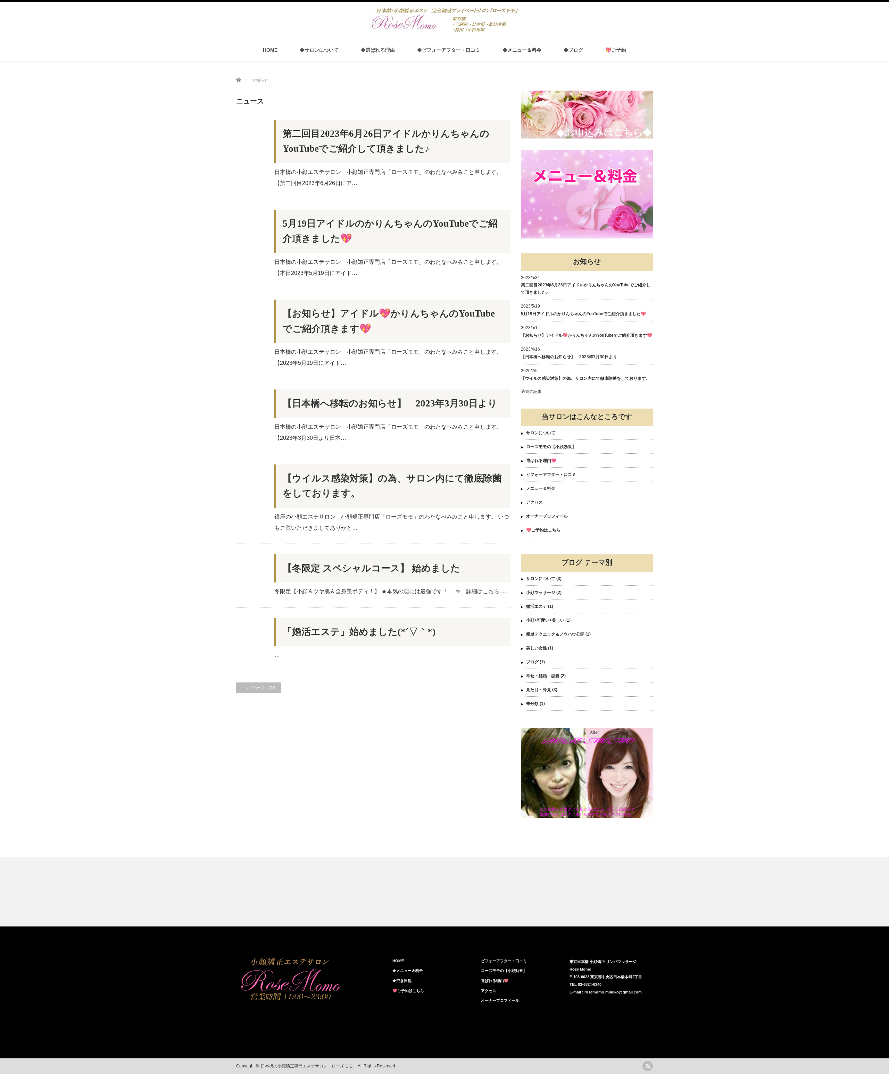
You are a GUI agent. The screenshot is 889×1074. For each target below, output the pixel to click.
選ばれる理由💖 (541, 460)
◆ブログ (573, 50)
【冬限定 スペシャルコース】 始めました (371, 568)
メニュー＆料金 (540, 488)
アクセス (534, 502)
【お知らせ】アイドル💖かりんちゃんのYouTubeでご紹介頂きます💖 (389, 321)
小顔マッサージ (540, 592)
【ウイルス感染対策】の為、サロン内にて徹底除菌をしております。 (392, 486)
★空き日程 (402, 981)
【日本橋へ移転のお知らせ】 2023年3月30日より (390, 403)
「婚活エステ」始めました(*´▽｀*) (359, 632)
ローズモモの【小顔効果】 (551, 446)
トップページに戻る (258, 688)
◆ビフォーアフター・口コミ (448, 50)
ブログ (532, 662)
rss (647, 1066)
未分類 (532, 703)
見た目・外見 (538, 689)
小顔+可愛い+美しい (545, 620)
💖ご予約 (615, 50)
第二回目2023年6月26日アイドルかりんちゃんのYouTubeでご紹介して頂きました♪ (386, 141)
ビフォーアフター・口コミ (551, 474)
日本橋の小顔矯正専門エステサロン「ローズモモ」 (309, 1066)
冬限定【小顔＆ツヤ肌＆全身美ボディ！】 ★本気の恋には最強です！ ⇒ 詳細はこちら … (390, 591)
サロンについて (540, 432)
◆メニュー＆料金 (521, 50)
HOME (270, 50)
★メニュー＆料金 (407, 970)
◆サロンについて (319, 50)
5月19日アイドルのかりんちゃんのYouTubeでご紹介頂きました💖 (390, 231)
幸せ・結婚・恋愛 (542, 675)
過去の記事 (531, 391)
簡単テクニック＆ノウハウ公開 (555, 634)
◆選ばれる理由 (378, 50)
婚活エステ (536, 606)
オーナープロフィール (547, 516)
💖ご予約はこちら (543, 530)
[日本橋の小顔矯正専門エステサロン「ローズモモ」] (447, 35)
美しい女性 (536, 648)
